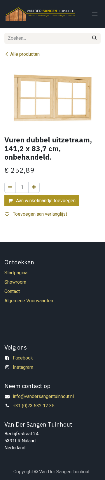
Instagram (23, 367)
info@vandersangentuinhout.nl (43, 396)
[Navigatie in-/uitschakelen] (95, 14)
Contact (12, 291)
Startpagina (15, 272)
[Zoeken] (94, 38)
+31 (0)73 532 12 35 (34, 406)
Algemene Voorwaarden (28, 300)
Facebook (23, 358)
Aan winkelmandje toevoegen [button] (45, 200)
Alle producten (25, 54)
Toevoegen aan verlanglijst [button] (39, 214)
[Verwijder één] (10, 187)
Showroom (15, 282)
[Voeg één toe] (34, 187)
